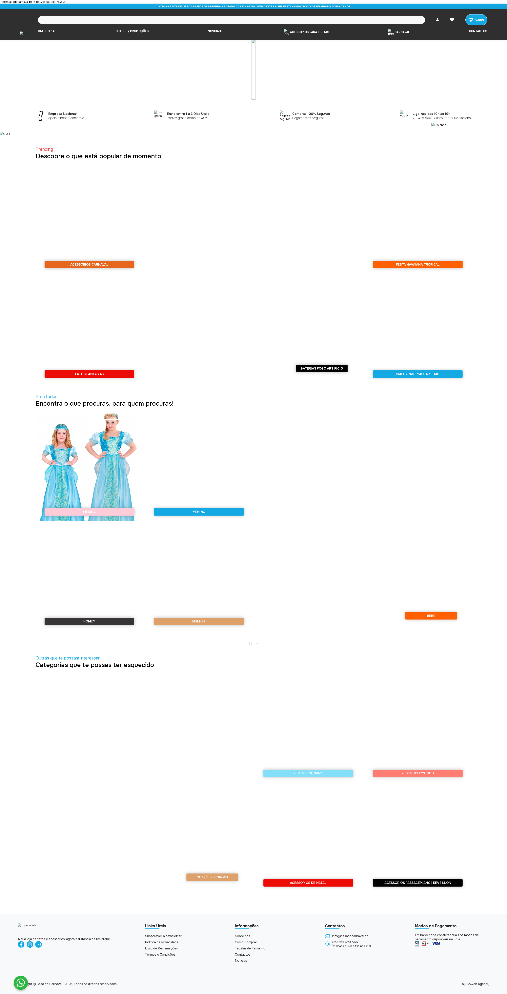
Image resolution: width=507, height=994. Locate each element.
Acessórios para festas (309, 32)
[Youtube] (38, 944)
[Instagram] (30, 944)
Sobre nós (242, 936)
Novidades (216, 31)
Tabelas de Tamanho (250, 948)
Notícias (241, 961)
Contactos (478, 31)
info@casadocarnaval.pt (350, 936)
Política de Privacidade (161, 942)
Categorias (47, 31)
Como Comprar (246, 942)
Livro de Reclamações (161, 948)
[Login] (437, 19)
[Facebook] (21, 944)
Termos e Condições (160, 954)
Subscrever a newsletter (163, 936)
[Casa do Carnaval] (24, 32)
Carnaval (402, 32)
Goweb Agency (477, 984)
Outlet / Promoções (132, 31)
